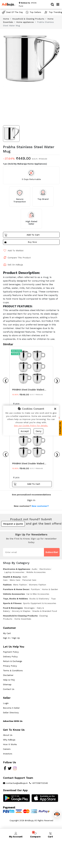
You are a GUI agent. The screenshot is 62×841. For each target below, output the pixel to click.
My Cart (7, 633)
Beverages (29, 608)
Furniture (35, 589)
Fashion (7, 584)
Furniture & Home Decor (16, 589)
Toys (53, 598)
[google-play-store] (16, 798)
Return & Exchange (12, 661)
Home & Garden (50, 589)
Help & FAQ (9, 680)
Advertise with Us (12, 721)
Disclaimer (8, 675)
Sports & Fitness (12, 603)
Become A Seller (11, 708)
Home (6, 19)
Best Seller (16, 351)
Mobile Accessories (36, 572)
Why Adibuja (9, 739)
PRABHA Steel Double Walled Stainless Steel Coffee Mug (28, 390)
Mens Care (15, 580)
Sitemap (7, 684)
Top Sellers (35, 12)
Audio (34, 569)
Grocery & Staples (21, 611)
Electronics (45, 569)
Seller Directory (11, 712)
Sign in (31, 500)
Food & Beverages (12, 608)
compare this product (19, 257)
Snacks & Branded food (44, 611)
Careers (7, 749)
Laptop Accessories (14, 572)
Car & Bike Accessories (37, 594)
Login (6, 703)
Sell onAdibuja (15, 264)
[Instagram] (14, 769)
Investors (7, 753)
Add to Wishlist (15, 250)
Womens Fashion (37, 584)
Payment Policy (11, 652)
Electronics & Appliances (16, 569)
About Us (7, 735)
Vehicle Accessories (14, 594)
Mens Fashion (20, 584)
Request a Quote (13, 523)
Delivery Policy (10, 656)
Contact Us (8, 689)
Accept (25, 431)
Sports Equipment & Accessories (39, 603)
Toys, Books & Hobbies (15, 598)
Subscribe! (51, 552)
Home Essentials (22, 619)
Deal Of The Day (14, 12)
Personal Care (29, 580)
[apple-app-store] (44, 798)
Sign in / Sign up (11, 638)
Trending (15, 354)
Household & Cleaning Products (28, 19)
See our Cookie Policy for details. (31, 425)
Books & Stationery (39, 598)
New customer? (40, 506)
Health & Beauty (12, 577)
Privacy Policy (10, 666)
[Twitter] (9, 769)
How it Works (10, 744)
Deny (38, 431)
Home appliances (25, 22)
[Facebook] (5, 769)
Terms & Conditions (13, 670)
